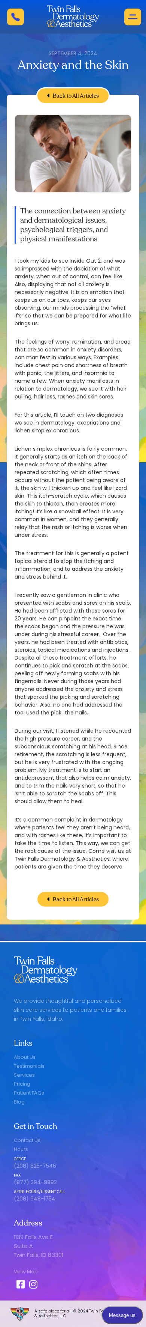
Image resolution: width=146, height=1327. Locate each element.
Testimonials (29, 1066)
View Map (26, 1271)
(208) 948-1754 (34, 1198)
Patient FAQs (29, 1092)
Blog (19, 1101)
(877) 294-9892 (35, 1182)
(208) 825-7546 (35, 1166)
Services (24, 1075)
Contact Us (27, 1140)
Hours (21, 1149)
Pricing (22, 1083)
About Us (25, 1057)
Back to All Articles (73, 96)
